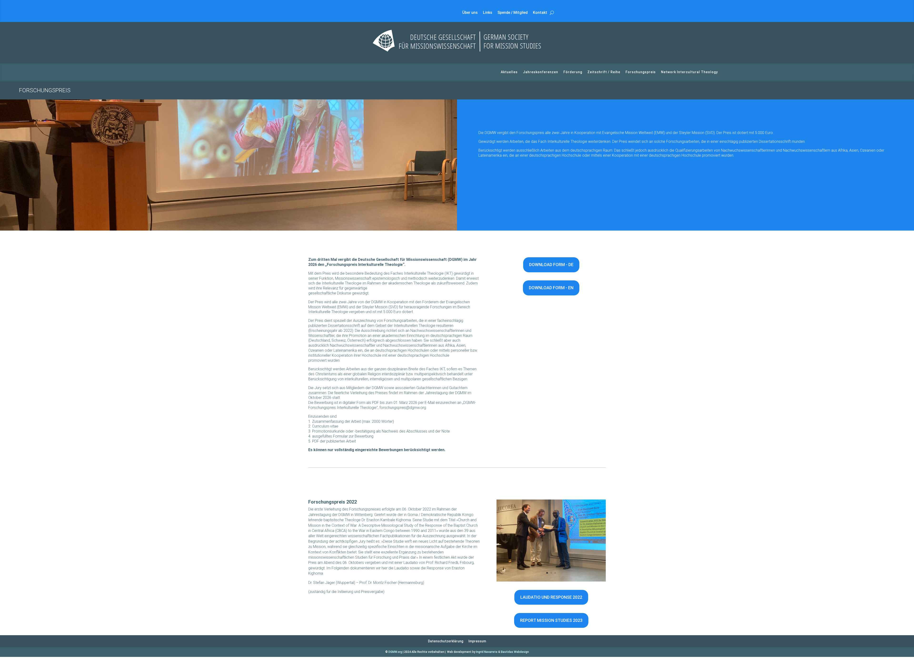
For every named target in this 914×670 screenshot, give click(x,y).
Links (487, 13)
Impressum (477, 641)
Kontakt (540, 13)
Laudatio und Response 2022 (551, 597)
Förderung (572, 72)
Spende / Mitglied (512, 13)
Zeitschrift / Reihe (603, 72)
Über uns (470, 13)
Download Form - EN (551, 287)
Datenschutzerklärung (445, 641)
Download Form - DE (551, 264)
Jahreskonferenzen (540, 72)
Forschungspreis (641, 72)
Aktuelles (509, 72)
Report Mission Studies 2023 (551, 620)
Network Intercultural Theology (689, 72)
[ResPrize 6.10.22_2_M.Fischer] (551, 580)
